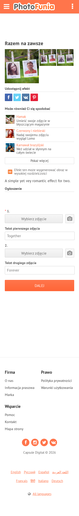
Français (21, 481)
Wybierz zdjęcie (34, 218)
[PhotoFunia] (34, 6)
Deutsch (57, 481)
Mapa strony (14, 429)
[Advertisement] (39, 26)
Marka (9, 394)
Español (43, 472)
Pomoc (10, 414)
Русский (29, 472)
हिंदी (33, 481)
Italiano (43, 481)
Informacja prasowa (19, 387)
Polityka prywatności (56, 380)
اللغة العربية (60, 472)
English (16, 472)
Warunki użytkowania (57, 387)
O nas (9, 380)
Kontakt (10, 422)
